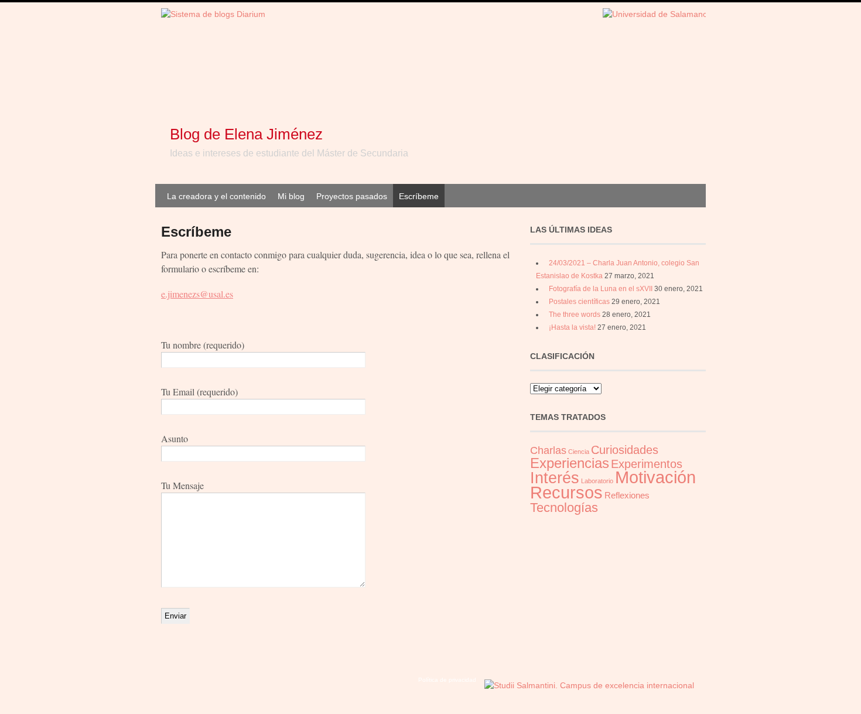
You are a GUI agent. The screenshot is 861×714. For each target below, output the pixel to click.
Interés (554, 478)
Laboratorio (597, 480)
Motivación (655, 477)
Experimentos (646, 463)
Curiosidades (624, 449)
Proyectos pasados (351, 196)
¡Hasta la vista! (572, 327)
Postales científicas (579, 302)
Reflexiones (627, 495)
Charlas (548, 450)
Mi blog (291, 196)
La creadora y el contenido (216, 196)
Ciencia (578, 451)
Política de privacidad (447, 680)
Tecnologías (564, 507)
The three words (574, 314)
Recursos (566, 492)
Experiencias (569, 463)
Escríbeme (419, 196)
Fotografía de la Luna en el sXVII (600, 289)
